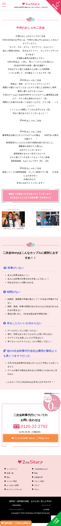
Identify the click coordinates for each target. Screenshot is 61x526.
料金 (36, 473)
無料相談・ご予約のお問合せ (17, 523)
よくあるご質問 (13, 485)
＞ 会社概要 (45, 509)
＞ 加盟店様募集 (15, 505)
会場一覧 (10, 473)
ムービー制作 (12, 481)
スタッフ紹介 (39, 481)
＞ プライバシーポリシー (16, 509)
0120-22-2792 (34, 426)
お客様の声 (38, 477)
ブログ (36, 485)
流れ (8, 477)
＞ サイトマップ (45, 505)
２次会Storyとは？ (41, 469)
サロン (36, 489)
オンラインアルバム (14, 489)
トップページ (12, 469)
